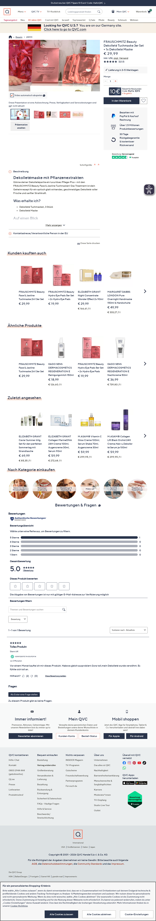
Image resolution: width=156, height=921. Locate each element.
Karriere (98, 789)
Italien (85, 847)
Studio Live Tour (102, 805)
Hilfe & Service (44, 809)
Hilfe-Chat (14, 760)
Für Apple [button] (114, 736)
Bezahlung (42, 784)
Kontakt (12, 765)
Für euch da (71, 786)
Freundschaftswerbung (77, 775)
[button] (117, 12)
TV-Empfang (100, 800)
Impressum (118, 863)
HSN (11, 876)
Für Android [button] (136, 736)
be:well (65, 20)
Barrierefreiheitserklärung (106, 775)
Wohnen (134, 20)
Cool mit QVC (52, 20)
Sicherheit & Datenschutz (49, 798)
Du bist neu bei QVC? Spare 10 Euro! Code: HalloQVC (77, 3)
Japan (92, 847)
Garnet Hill (45, 876)
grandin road (57, 876)
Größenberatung (45, 770)
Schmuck (122, 20)
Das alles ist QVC (102, 765)
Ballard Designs (21, 876)
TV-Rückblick (53, 11)
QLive (12, 779)
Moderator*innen (102, 794)
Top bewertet (79, 20)
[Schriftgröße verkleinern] (99, 164)
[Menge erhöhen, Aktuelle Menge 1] (115, 81)
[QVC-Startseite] (10, 37)
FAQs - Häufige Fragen (48, 803)
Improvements (71, 876)
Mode (101, 20)
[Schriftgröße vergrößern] (95, 164)
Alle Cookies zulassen (61, 914)
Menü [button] (20, 11)
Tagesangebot (10, 20)
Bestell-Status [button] (89, 736)
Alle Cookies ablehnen (99, 914)
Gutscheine (71, 770)
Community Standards (90, 863)
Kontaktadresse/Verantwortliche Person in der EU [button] (40, 233)
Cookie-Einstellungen (137, 914)
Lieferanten (14, 789)
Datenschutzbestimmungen (57, 863)
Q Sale (92, 20)
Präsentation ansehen (21, 126)
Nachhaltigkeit (101, 770)
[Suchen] (99, 11)
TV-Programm (72, 765)
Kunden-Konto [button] (66, 736)
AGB (34, 863)
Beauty (111, 20)
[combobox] (81, 12)
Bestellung (42, 760)
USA (63, 847)
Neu (23, 20)
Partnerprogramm (74, 780)
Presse (12, 784)
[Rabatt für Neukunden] (125, 90)
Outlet (97, 810)
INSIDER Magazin (74, 760)
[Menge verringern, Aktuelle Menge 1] (105, 81)
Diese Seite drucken (90, 243)
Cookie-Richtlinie (19, 906)
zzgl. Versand (121, 58)
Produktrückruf (16, 794)
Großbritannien (73, 847)
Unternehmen (101, 760)
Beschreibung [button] (20, 171)
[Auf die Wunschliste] (143, 100)
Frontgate (34, 876)
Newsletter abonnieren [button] (30, 736)
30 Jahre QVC (35, 20)
